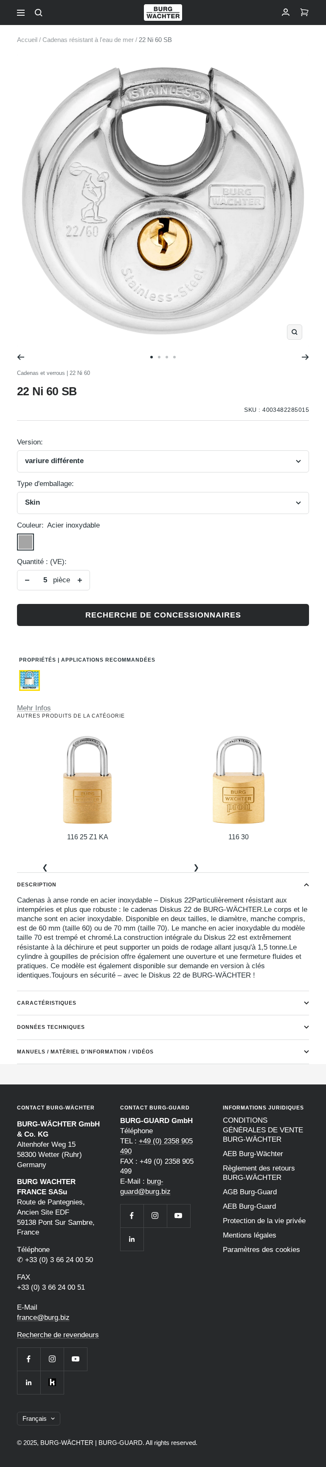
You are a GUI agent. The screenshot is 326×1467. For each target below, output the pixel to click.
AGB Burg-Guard (250, 1192)
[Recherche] (38, 13)
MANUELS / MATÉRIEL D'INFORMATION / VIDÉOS (85, 1052)
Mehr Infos (34, 708)
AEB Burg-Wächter (253, 1154)
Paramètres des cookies (261, 1250)
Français (34, 1418)
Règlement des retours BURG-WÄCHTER (259, 1173)
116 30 (238, 837)
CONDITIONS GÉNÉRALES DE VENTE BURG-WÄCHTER (263, 1129)
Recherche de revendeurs (58, 1335)
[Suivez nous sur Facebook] (28, 1359)
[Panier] (304, 12)
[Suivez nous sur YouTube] (75, 1359)
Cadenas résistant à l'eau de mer (88, 39)
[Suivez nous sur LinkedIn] (28, 1382)
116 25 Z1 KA (87, 837)
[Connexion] (285, 12)
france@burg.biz (43, 1317)
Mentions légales (249, 1235)
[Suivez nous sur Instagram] (52, 1359)
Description (36, 885)
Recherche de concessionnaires (163, 615)
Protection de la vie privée (264, 1221)
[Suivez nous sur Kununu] (52, 1382)
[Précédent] (20, 357)
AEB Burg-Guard (249, 1206)
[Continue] (305, 357)
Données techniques (51, 1027)
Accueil (27, 39)
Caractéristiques (46, 1003)
